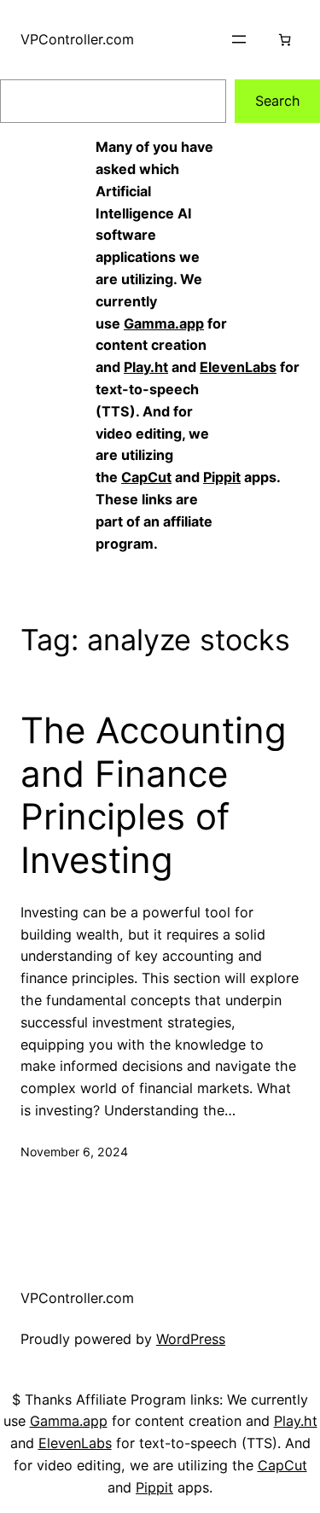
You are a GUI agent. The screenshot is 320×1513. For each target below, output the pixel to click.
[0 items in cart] (285, 40)
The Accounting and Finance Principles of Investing (153, 795)
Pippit (222, 477)
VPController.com (77, 39)
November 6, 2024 (74, 1151)
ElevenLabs (238, 366)
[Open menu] (239, 39)
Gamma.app (164, 323)
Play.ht (146, 366)
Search (277, 100)
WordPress (190, 1338)
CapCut (146, 477)
